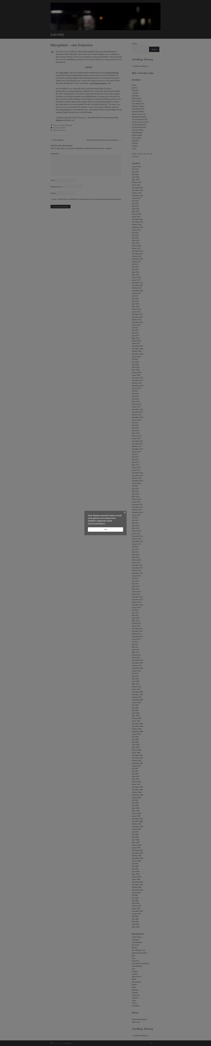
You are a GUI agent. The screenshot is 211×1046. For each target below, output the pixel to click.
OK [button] (105, 529)
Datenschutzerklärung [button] (96, 523)
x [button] (125, 512)
